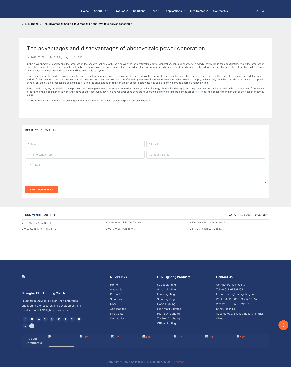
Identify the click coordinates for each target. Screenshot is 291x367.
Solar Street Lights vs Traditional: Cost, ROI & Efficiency (125, 222)
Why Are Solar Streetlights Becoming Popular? (41, 229)
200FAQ (232, 215)
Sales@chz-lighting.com (241, 294)
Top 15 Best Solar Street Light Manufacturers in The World (39, 223)
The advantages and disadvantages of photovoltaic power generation (87, 23)
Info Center (245, 215)
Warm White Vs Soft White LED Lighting (125, 229)
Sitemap (178, 361)
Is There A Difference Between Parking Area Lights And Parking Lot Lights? (209, 229)
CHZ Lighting (30, 23)
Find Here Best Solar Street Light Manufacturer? (209, 222)
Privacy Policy (261, 215)
